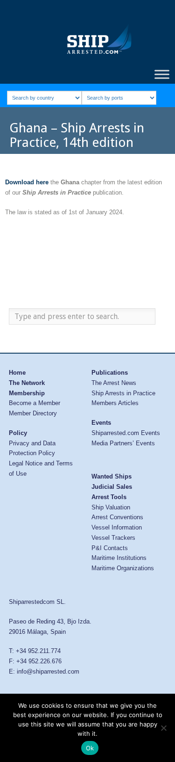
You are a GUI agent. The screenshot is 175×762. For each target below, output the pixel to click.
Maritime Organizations (122, 568)
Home (17, 372)
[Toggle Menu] (161, 74)
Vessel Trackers (113, 537)
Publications (109, 372)
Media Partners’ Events (123, 443)
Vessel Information (116, 527)
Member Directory (33, 413)
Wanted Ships (111, 476)
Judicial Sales (111, 486)
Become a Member (34, 402)
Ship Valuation (110, 507)
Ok (90, 748)
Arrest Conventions (117, 517)
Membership (27, 393)
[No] (163, 728)
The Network (27, 382)
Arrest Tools (108, 497)
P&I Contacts (109, 548)
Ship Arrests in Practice (123, 393)
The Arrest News (113, 382)
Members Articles (115, 402)
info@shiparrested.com (48, 671)
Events (101, 422)
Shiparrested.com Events (125, 432)
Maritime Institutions (119, 557)
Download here (27, 182)
